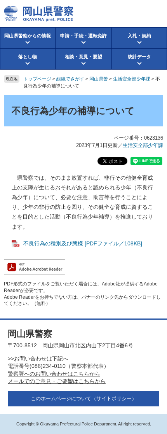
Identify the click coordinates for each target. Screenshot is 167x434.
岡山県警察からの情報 (27, 35)
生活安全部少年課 (131, 79)
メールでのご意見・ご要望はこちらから (57, 381)
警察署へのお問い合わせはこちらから (54, 374)
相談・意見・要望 (83, 57)
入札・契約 (139, 35)
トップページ (37, 79)
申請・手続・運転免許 (83, 35)
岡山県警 (98, 79)
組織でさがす (70, 79)
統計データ (139, 57)
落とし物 (27, 57)
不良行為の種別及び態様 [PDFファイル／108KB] (82, 243)
